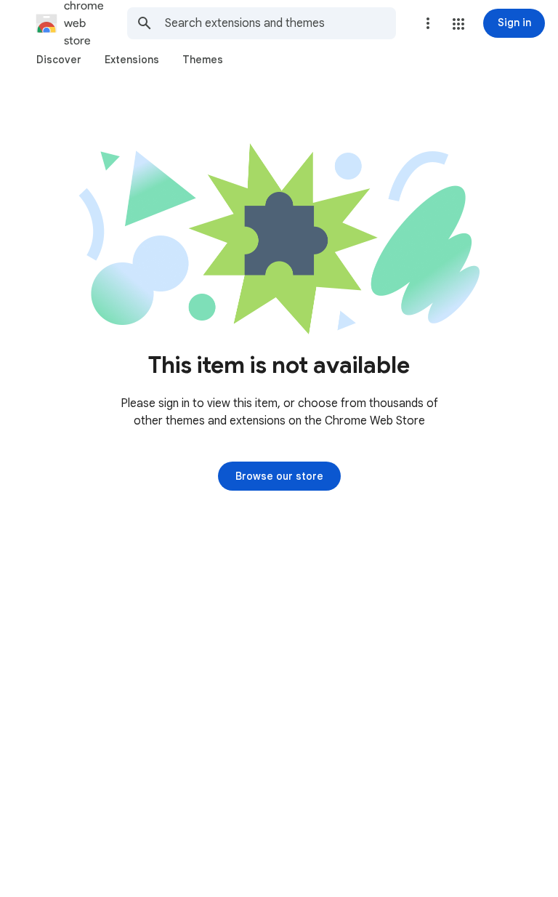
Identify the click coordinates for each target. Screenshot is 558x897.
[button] (458, 24)
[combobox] (280, 23)
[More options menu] (427, 23)
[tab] (59, 60)
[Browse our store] (279, 476)
